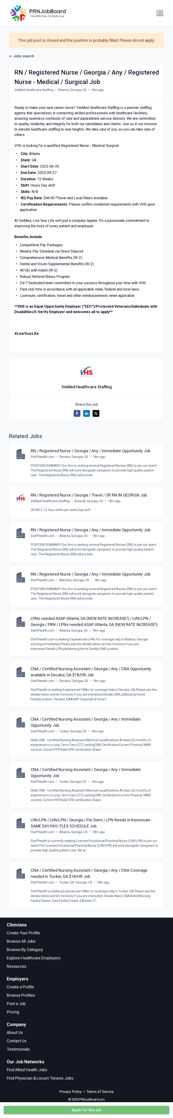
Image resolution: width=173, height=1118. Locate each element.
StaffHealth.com (43, 457)
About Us (15, 1032)
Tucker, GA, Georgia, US (75, 882)
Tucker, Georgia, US (72, 731)
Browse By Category (25, 949)
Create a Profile (20, 986)
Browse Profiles (21, 995)
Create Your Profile (23, 932)
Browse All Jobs (21, 941)
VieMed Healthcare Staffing (33, 90)
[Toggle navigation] (160, 13)
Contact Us (17, 1040)
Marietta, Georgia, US (74, 580)
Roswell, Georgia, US (88, 501)
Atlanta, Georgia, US (72, 90)
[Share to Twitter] (96, 413)
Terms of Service (100, 1092)
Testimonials (18, 1049)
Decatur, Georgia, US (73, 457)
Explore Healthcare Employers (34, 958)
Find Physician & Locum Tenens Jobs (40, 1078)
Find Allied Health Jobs (27, 1069)
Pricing (13, 1012)
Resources (16, 966)
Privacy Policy (70, 1092)
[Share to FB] (77, 413)
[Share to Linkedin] (86, 413)
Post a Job (16, 1003)
